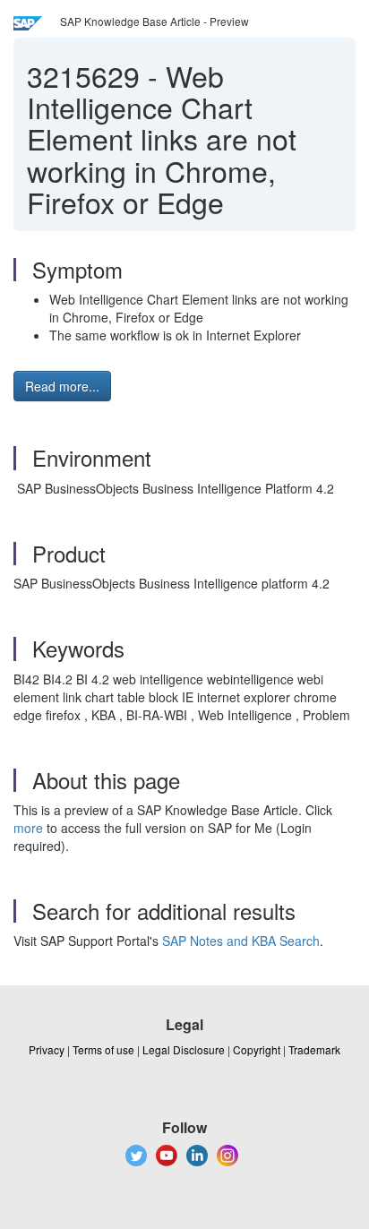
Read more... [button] (62, 386)
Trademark (314, 1049)
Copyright (256, 1049)
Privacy (46, 1049)
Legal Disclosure (183, 1049)
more (28, 828)
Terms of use (103, 1049)
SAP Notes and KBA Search (241, 941)
